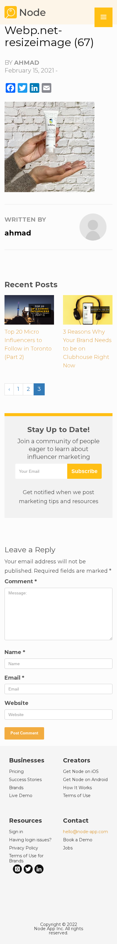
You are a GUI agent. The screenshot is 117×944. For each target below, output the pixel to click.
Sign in (16, 831)
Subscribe (84, 471)
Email (14, 678)
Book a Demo (77, 840)
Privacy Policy (23, 848)
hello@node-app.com (85, 831)
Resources (25, 820)
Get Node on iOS (81, 771)
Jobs (68, 848)
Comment (20, 581)
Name (14, 652)
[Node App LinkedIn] (39, 869)
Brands (16, 787)
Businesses (26, 760)
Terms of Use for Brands (26, 858)
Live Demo (20, 795)
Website (16, 703)
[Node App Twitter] (28, 869)
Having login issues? (30, 840)
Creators (76, 760)
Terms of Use (77, 795)
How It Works (77, 787)
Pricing (16, 771)
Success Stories (25, 779)
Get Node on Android (85, 779)
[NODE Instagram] (17, 869)
